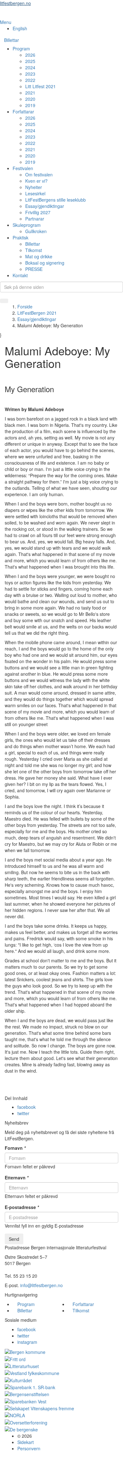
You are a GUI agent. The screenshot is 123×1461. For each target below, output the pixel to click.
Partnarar (34, 218)
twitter (23, 1113)
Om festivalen (39, 174)
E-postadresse (22, 1207)
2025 (30, 61)
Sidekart (25, 1442)
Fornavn (15, 1148)
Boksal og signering (44, 263)
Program (21, 48)
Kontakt (20, 275)
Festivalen (23, 168)
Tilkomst (33, 250)
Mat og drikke (38, 256)
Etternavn (16, 1177)
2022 (30, 80)
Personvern (28, 1448)
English (20, 28)
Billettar (11, 40)
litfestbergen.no (15, 3)
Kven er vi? (36, 181)
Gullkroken (36, 231)
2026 (30, 55)
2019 (30, 105)
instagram (27, 1342)
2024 (30, 67)
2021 (30, 92)
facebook (26, 1107)
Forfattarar (23, 111)
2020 (30, 99)
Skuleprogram (27, 225)
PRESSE (34, 269)
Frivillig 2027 (37, 212)
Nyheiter (33, 187)
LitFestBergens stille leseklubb (55, 200)
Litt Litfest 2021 (40, 86)
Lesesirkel (35, 193)
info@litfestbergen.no (41, 1285)
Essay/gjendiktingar (44, 206)
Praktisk (20, 237)
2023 (30, 74)
